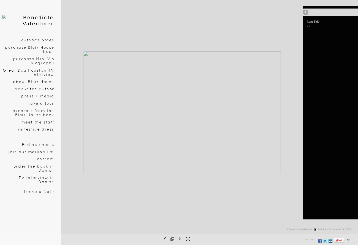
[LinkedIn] (330, 242)
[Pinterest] (339, 242)
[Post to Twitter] (325, 242)
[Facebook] (320, 242)
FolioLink (323, 229)
